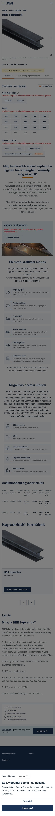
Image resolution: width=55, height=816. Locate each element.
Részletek (27, 801)
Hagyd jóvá (27, 808)
